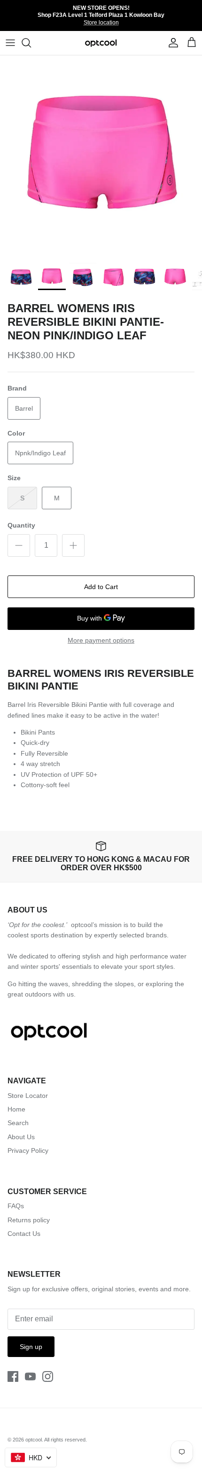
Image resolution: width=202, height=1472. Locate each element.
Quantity (21, 525)
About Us (21, 1137)
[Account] (171, 42)
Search (18, 1123)
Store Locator (28, 1095)
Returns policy (29, 1220)
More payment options (101, 640)
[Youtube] (30, 1376)
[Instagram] (47, 1376)
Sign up (31, 1346)
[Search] (31, 42)
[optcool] (101, 43)
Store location (101, 22)
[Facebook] (13, 1376)
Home (16, 1109)
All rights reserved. (65, 1439)
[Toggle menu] (10, 42)
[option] (101, 156)
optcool (33, 1439)
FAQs (16, 1206)
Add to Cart (101, 586)
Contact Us (24, 1233)
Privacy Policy (28, 1150)
